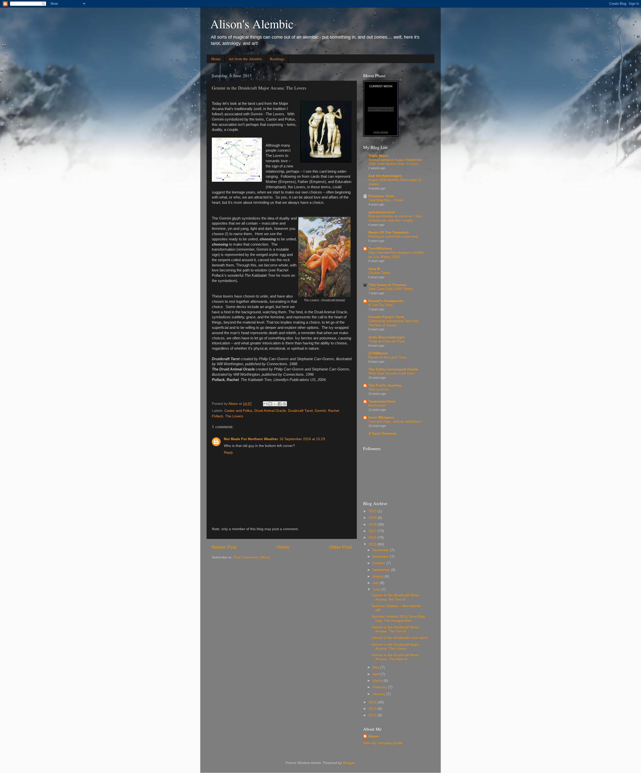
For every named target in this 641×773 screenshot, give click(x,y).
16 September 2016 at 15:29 (302, 439)
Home (216, 58)
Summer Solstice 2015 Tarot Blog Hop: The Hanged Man (398, 618)
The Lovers (234, 416)
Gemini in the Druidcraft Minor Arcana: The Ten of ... (395, 629)
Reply (228, 452)
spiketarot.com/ (381, 212)
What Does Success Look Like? (391, 373)
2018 (373, 524)
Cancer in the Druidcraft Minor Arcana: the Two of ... (395, 597)
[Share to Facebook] (279, 403)
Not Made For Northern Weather (251, 439)
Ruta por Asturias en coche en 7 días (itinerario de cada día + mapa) (395, 218)
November (381, 556)
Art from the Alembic (245, 58)
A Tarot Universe (382, 433)
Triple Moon (378, 156)
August (379, 576)
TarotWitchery (380, 248)
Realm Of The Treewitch (388, 232)
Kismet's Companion (386, 301)
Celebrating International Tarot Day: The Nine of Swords (393, 323)
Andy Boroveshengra (386, 337)
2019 (373, 518)
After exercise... (380, 389)
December (381, 550)
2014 (373, 702)
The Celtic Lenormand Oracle (393, 369)
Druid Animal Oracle (270, 411)
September (382, 570)
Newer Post (224, 547)
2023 (373, 511)
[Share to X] (274, 403)
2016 (373, 537)
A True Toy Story (380, 305)
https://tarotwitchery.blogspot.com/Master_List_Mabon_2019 (396, 255)
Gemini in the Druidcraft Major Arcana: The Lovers (395, 646)
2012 (373, 715)
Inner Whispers (381, 417)
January (379, 694)
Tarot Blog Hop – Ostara (385, 200)
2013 (373, 709)
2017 (373, 531)
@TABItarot (378, 353)
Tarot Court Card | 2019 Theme (390, 289)
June (377, 589)
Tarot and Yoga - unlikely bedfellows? (395, 421)
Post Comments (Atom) (251, 557)
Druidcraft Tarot (300, 411)
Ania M (374, 269)
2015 (373, 544)
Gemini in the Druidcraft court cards (400, 638)
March (378, 681)
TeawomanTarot (381, 401)
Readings (277, 58)
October (379, 563)
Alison (373, 736)
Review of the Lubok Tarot (387, 357)
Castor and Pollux (238, 411)
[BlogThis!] (270, 403)
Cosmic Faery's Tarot (386, 317)
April (377, 674)
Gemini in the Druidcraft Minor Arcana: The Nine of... (395, 657)
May (376, 667)
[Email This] (265, 403)
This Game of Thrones (387, 285)
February (380, 687)
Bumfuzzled (377, 405)
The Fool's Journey (384, 385)
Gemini (320, 411)
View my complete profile (383, 743)
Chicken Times (379, 273)
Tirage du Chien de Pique (386, 341)
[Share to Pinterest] (284, 403)
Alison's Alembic (251, 24)
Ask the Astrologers (385, 176)
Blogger (349, 763)
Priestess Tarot (381, 196)
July (376, 583)
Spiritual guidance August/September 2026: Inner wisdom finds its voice (395, 162)
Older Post (340, 547)
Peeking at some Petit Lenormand (393, 236)
